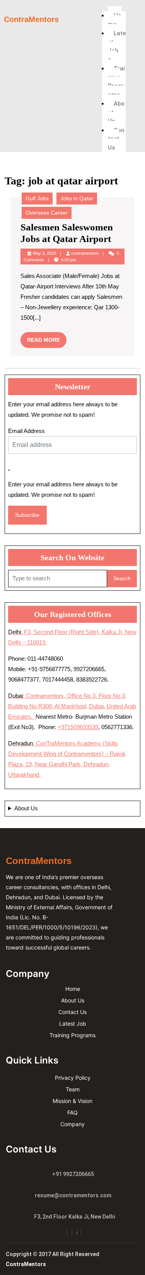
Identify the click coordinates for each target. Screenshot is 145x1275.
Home (114, 20)
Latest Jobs (117, 46)
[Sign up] (9, 470)
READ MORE (47, 337)
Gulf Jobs (37, 198)
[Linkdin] (81, 1232)
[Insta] (67, 1232)
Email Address (26, 431)
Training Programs (116, 81)
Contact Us (116, 139)
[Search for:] (57, 578)
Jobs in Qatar (76, 198)
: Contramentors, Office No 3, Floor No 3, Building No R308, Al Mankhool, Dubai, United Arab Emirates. (72, 706)
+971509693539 (78, 727)
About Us (116, 112)
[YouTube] (77, 1232)
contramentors (85, 253)
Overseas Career (47, 213)
